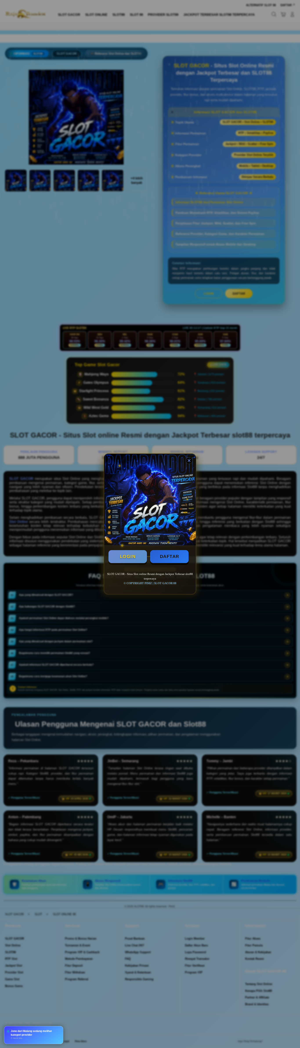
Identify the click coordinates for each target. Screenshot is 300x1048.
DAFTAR (169, 556)
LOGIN (128, 556)
